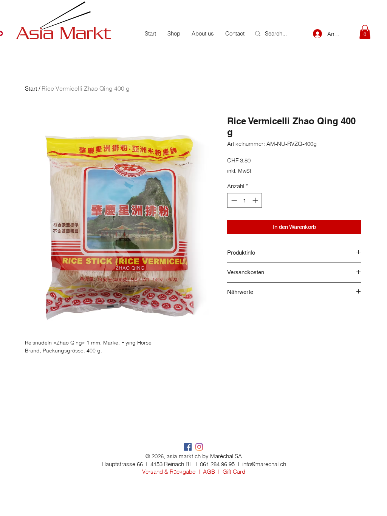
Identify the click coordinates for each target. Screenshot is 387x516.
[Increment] (256, 200)
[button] (365, 32)
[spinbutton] (244, 200)
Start (31, 88)
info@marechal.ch (264, 464)
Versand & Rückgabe (168, 471)
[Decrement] (233, 200)
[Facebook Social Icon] (188, 447)
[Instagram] (199, 447)
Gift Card (234, 471)
